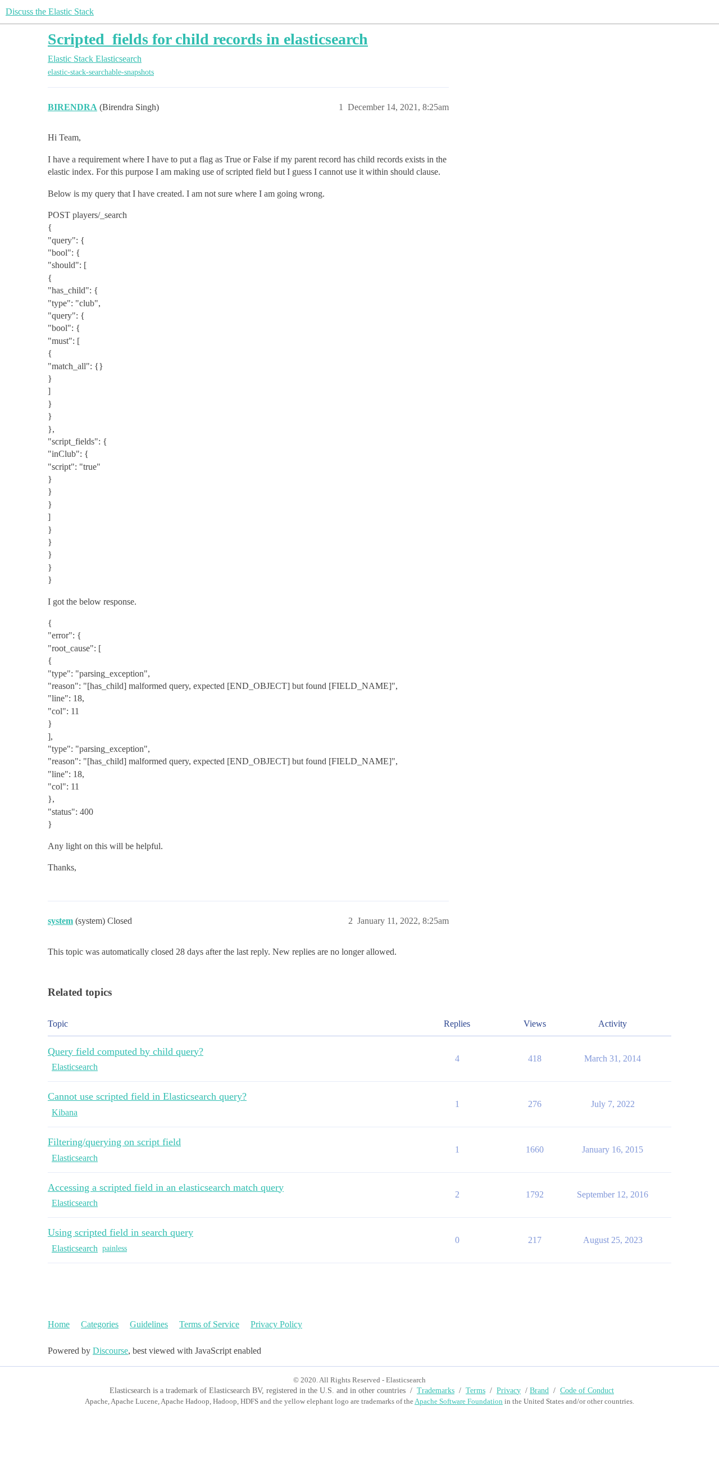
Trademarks (435, 1390)
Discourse (110, 1350)
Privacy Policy (276, 1324)
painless (114, 1248)
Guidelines (149, 1324)
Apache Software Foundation (459, 1401)
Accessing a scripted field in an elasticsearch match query (166, 1187)
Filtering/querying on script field (114, 1141)
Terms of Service (209, 1324)
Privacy (509, 1390)
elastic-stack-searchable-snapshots (101, 72)
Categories (100, 1324)
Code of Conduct (587, 1390)
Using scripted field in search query (120, 1232)
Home (59, 1324)
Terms (475, 1390)
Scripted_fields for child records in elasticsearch (208, 39)
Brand (539, 1390)
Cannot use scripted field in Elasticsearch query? (147, 1096)
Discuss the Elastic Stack (50, 11)
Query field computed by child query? (125, 1051)
